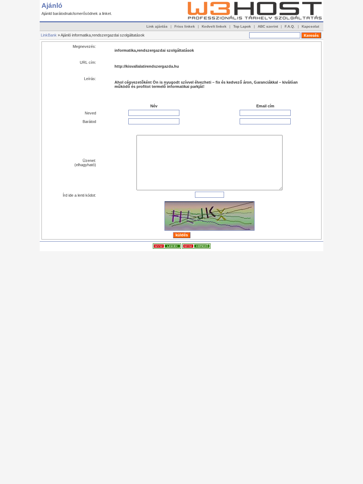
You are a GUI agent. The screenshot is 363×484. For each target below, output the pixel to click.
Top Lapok (242, 26)
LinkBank (49, 35)
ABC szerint (268, 26)
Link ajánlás (157, 26)
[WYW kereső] (196, 247)
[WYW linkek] (167, 247)
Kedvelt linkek (214, 26)
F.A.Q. (290, 26)
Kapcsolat (310, 26)
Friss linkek (184, 26)
